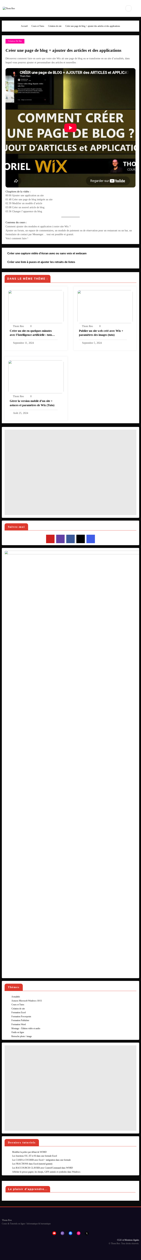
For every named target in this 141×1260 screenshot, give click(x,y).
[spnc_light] (137, 8)
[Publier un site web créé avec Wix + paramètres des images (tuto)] (105, 306)
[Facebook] (70, 539)
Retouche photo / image (21, 1036)
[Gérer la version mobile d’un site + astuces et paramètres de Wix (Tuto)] (36, 376)
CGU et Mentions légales (128, 1240)
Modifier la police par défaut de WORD (29, 1152)
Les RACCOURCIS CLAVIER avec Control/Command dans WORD (42, 1168)
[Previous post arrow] (132, 254)
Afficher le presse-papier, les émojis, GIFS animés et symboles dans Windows (46, 1172)
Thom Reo (18, 326)
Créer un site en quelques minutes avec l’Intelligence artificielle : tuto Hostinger (31, 333)
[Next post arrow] (132, 264)
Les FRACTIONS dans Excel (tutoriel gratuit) (32, 1163)
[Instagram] (90, 539)
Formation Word (18, 1024)
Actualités (15, 996)
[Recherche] (128, 8)
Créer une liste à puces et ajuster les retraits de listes (41, 261)
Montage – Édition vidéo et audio (25, 1028)
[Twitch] (60, 539)
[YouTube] (50, 539)
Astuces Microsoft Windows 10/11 (26, 1000)
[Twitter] (80, 539)
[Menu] (117, 8)
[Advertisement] (70, 472)
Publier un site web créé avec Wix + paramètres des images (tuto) (101, 332)
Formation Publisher (20, 1020)
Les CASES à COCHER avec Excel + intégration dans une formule (41, 1160)
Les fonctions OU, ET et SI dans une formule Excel (34, 1156)
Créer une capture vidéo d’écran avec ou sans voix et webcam (46, 253)
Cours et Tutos (17, 1004)
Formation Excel (18, 1012)
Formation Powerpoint (21, 1016)
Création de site (15, 41)
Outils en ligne (17, 1032)
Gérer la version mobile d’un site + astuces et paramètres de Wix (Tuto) (32, 403)
